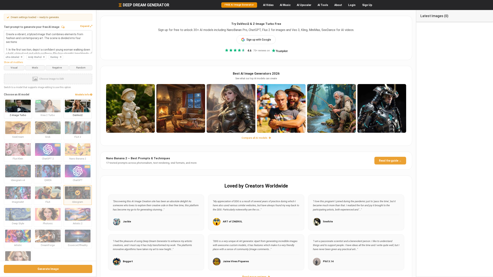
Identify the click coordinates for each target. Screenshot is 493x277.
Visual (14, 67)
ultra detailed (12, 57)
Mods (35, 67)
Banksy (54, 57)
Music (285, 5)
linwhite (328, 221)
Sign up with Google (258, 39)
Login (351, 5)
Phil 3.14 (328, 261)
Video (268, 5)
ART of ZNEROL (232, 221)
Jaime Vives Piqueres (236, 261)
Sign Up (367, 5)
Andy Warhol (35, 57)
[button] (86, 26)
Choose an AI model (16, 94)
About (338, 5)
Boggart (128, 261)
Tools (323, 5)
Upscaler (304, 5)
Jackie (127, 221)
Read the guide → (390, 160)
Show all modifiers (13, 62)
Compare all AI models (254, 137)
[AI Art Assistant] (63, 27)
